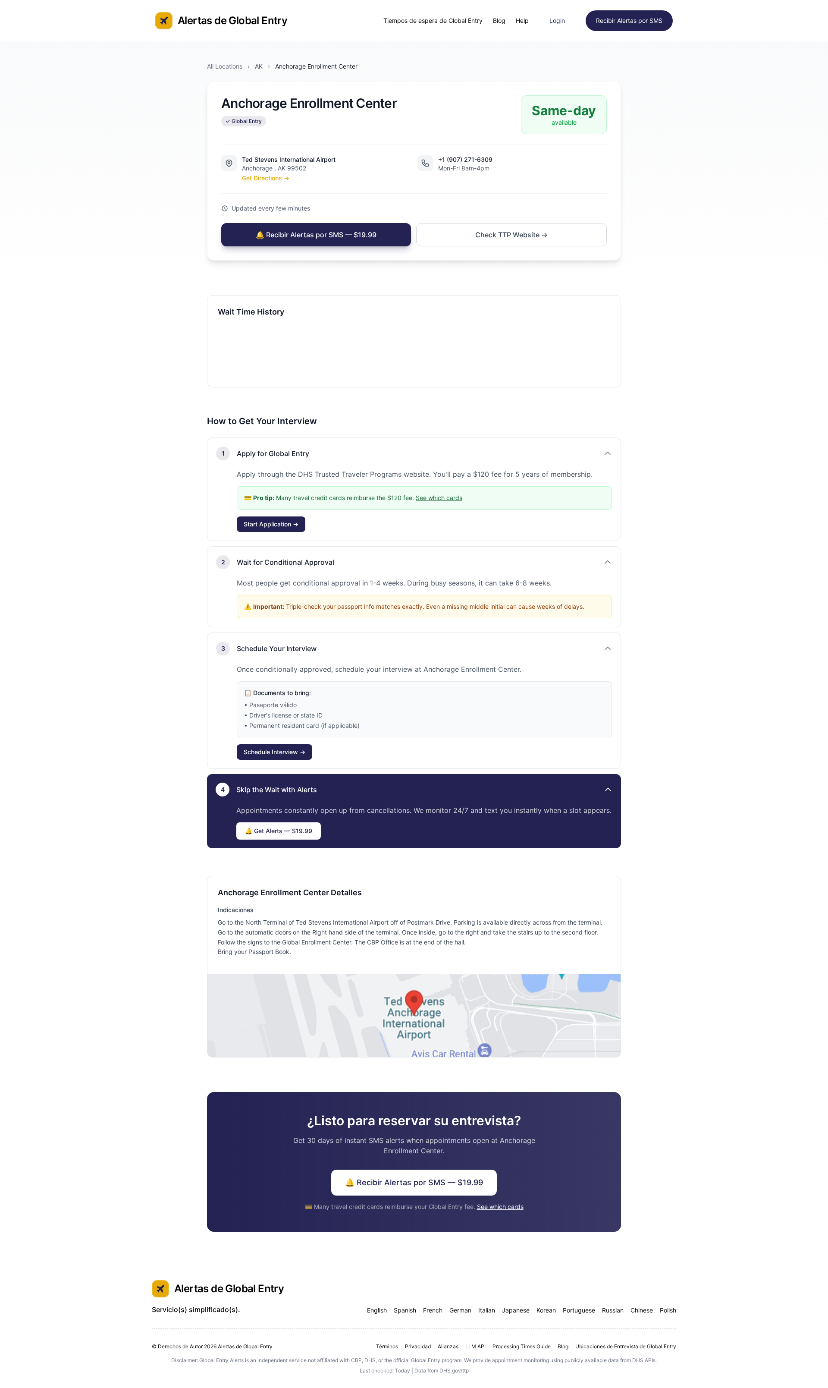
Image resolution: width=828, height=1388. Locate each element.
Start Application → (271, 524)
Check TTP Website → (511, 234)
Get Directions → (265, 178)
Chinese (641, 1310)
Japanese (516, 1310)
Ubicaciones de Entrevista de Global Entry (625, 1346)
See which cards (439, 497)
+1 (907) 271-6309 (465, 159)
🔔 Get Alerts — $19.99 (278, 830)
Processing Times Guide (521, 1346)
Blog (499, 20)
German (460, 1310)
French (432, 1310)
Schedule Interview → (274, 751)
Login (557, 20)
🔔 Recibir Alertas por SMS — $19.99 (316, 234)
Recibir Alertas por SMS (629, 20)
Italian (486, 1310)
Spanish (405, 1310)
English (377, 1310)
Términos (387, 1346)
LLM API (475, 1346)
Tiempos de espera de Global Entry (433, 20)
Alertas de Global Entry (232, 20)
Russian (613, 1310)
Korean (546, 1310)
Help (522, 20)
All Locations (224, 66)
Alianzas (448, 1346)
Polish (668, 1310)
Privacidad (418, 1346)
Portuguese (579, 1310)
